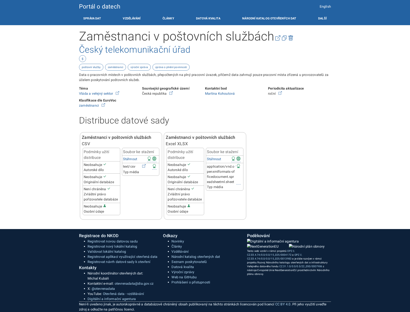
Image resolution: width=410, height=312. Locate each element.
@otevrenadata (103, 289)
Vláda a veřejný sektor (96, 93)
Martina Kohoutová (220, 93)
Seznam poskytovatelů (189, 262)
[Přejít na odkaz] (117, 93)
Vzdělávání (132, 18)
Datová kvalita (208, 18)
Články (168, 18)
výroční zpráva (139, 67)
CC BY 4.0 (283, 304)
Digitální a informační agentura (112, 299)
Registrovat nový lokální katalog (112, 246)
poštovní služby (91, 67)
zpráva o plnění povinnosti (171, 67)
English (325, 6)
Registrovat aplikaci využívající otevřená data (122, 257)
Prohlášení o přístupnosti (190, 282)
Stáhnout (130, 159)
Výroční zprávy (182, 272)
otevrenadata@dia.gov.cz (134, 284)
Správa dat (92, 18)
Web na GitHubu (184, 277)
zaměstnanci (115, 67)
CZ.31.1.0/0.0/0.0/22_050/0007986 (300, 266)
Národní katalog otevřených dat (195, 257)
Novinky (177, 241)
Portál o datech (99, 6)
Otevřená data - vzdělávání (123, 294)
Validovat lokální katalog (107, 252)
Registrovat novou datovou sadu (113, 241)
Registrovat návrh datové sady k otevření (119, 262)
